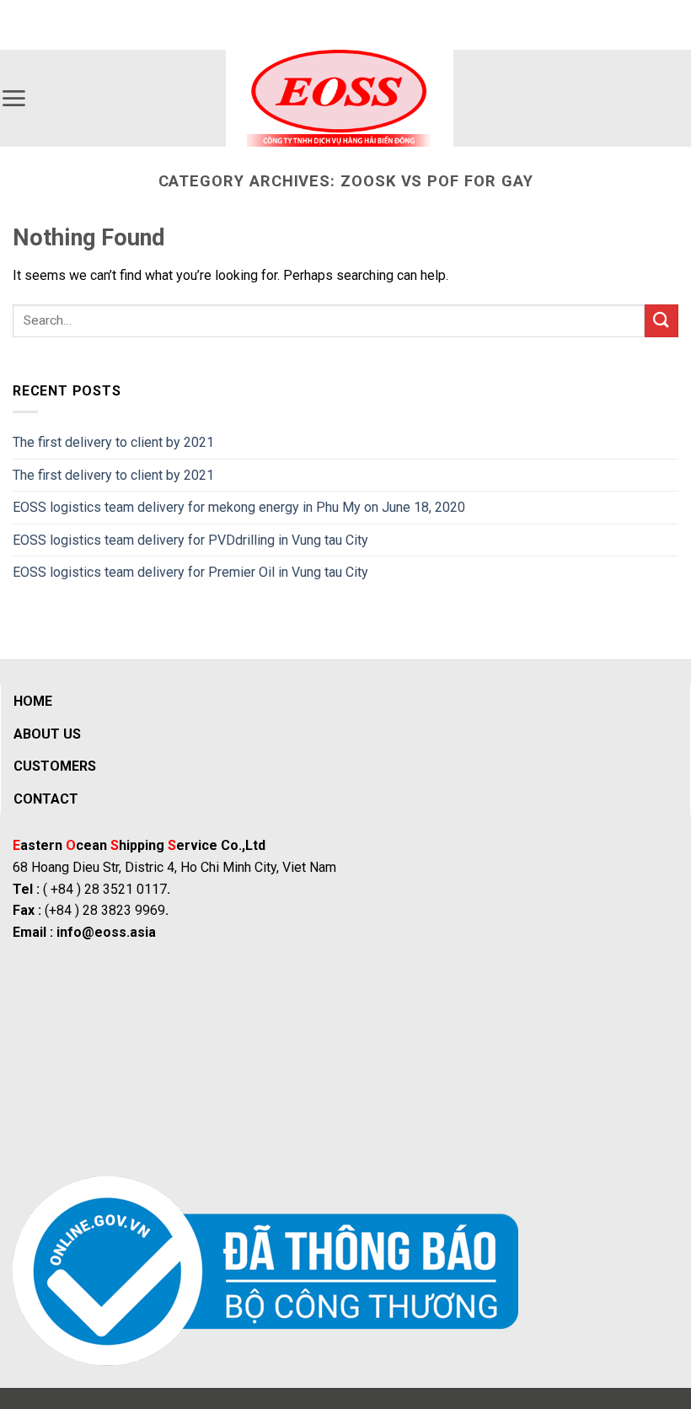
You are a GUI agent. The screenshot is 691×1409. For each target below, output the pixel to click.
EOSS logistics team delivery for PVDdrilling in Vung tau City (190, 540)
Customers (54, 766)
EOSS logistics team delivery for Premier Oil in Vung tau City (190, 572)
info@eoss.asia (106, 932)
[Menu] (13, 98)
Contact (45, 799)
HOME (32, 701)
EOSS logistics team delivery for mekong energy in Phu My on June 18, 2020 (239, 507)
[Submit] (661, 320)
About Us (47, 734)
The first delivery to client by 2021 (113, 442)
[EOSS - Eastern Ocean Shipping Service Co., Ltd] (339, 98)
